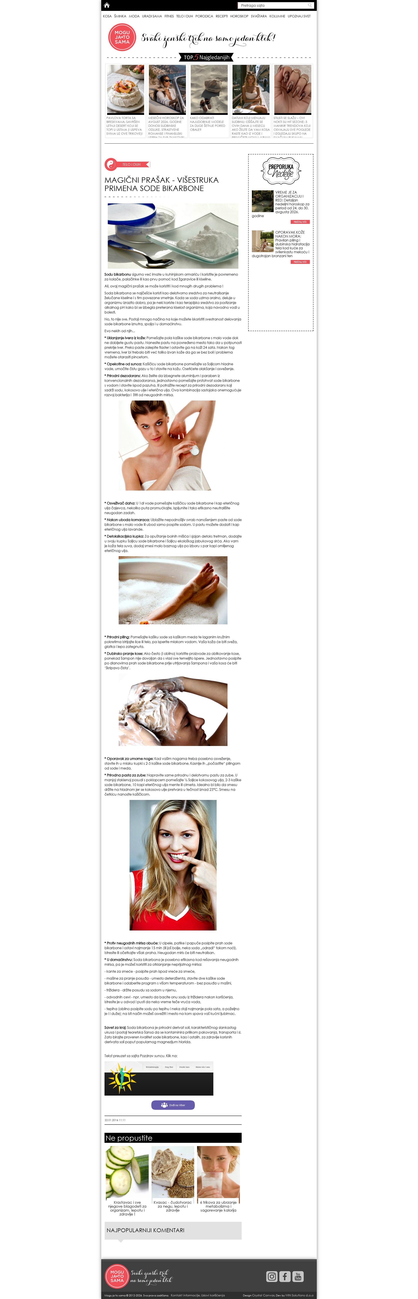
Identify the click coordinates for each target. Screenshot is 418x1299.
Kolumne (277, 16)
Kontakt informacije (185, 1295)
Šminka (120, 16)
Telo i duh (184, 16)
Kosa (107, 16)
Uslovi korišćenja (213, 1295)
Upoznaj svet (299, 16)
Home (106, 5)
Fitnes (169, 16)
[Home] (139, 1277)
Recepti (222, 16)
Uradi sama (152, 16)
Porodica (204, 16)
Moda (134, 16)
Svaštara (259, 16)
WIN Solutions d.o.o (299, 1295)
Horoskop (239, 16)
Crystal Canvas (263, 1295)
